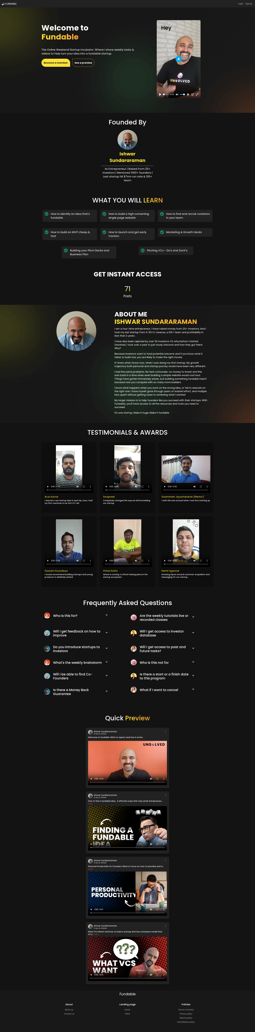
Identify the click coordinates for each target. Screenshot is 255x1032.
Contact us (69, 1013)
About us (69, 1009)
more (90, 803)
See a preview (83, 62)
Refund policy (186, 1017)
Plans (127, 1013)
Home (127, 1009)
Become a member (56, 62)
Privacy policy (186, 1013)
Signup (248, 3)
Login (240, 3)
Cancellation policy (186, 1022)
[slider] (166, 94)
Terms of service (186, 1009)
